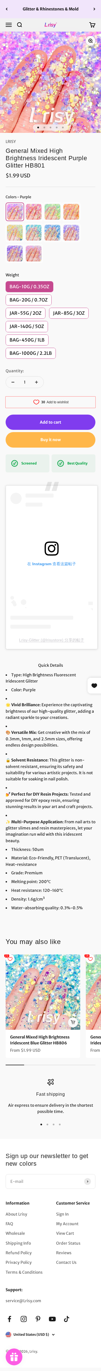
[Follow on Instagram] (23, 1319)
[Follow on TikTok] (66, 1319)
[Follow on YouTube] (52, 1319)
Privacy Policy (19, 1262)
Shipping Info (18, 1243)
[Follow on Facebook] (9, 1319)
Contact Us (66, 1262)
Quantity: (15, 370)
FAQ (9, 1223)
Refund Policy (19, 1252)
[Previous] (7, 9)
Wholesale (15, 1233)
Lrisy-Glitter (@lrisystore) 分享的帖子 (51, 640)
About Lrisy (16, 1214)
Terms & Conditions (24, 1272)
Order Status (68, 1243)
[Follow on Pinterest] (38, 1319)
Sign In (62, 1214)
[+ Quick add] (73, 1022)
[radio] (15, 212)
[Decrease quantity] (13, 382)
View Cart (65, 1233)
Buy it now (50, 439)
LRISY (11, 141)
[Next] (94, 9)
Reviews (64, 1252)
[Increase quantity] (36, 382)
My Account (67, 1223)
